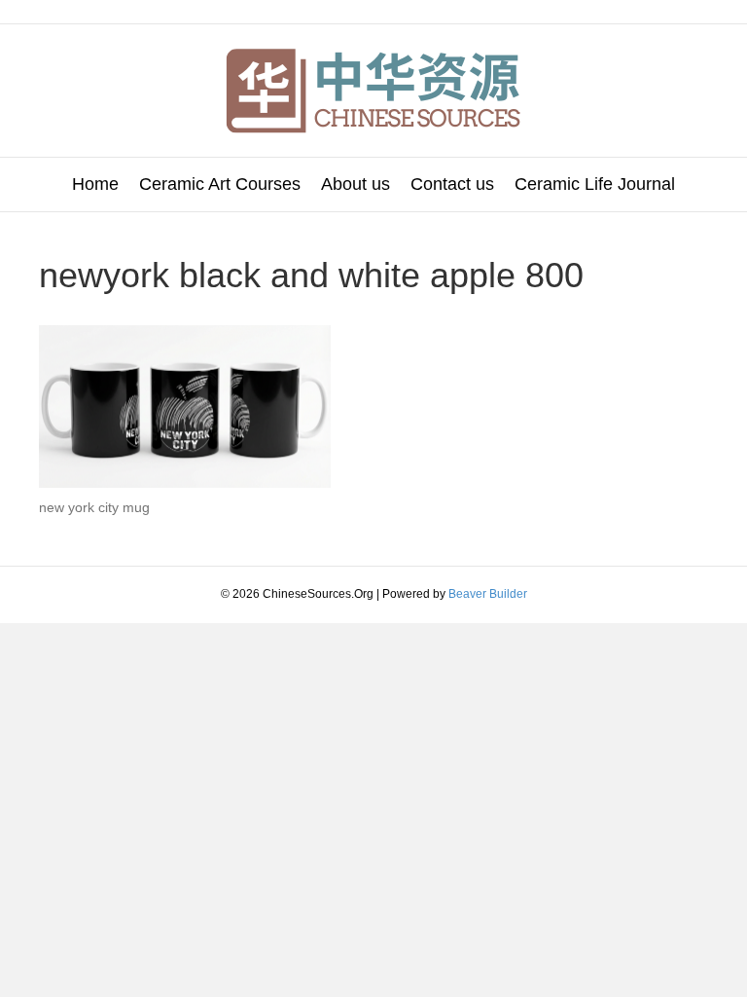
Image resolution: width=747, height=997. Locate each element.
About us (355, 184)
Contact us (452, 184)
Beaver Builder (487, 594)
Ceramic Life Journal (595, 184)
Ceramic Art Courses (220, 184)
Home (95, 184)
